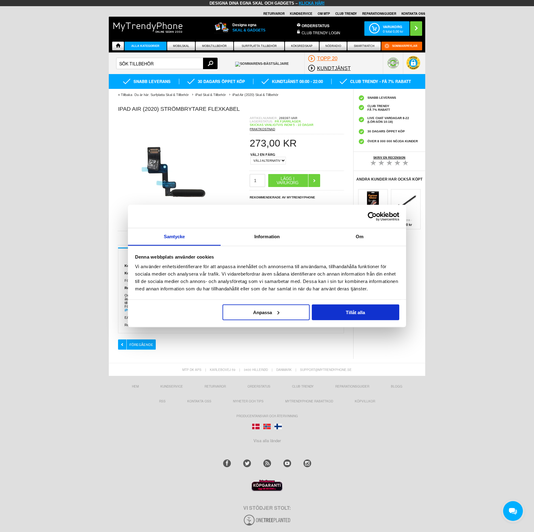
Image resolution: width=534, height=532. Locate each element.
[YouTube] (287, 463)
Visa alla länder (267, 440)
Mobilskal (181, 46)
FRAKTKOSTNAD (262, 129)
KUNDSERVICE (301, 13)
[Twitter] (247, 463)
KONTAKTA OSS (413, 13)
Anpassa (262, 312)
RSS (162, 401)
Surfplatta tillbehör (259, 46)
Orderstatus (259, 386)
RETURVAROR (274, 13)
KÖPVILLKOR (365, 401)
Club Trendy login (321, 32)
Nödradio (333, 46)
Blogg (396, 386)
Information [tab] (267, 236)
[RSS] (267, 463)
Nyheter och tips (248, 401)
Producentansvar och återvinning (267, 416)
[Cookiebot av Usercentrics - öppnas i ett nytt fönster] (372, 216)
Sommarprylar (404, 46)
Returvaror (215, 386)
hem (135, 386)
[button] (413, 65)
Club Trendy (346, 13)
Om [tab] (359, 236)
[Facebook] (227, 463)
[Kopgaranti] (267, 490)
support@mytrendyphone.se (326, 370)
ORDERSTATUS (315, 25)
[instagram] (307, 463)
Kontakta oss (199, 401)
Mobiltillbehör (214, 46)
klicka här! (311, 3)
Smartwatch (364, 46)
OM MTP (324, 13)
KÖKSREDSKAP (301, 46)
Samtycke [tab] (174, 236)
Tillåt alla (355, 312)
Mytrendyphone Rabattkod (309, 401)
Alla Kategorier (145, 46)
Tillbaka (126, 95)
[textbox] (167, 63)
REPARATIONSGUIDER (379, 13)
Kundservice (171, 386)
